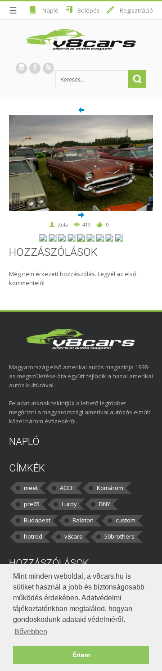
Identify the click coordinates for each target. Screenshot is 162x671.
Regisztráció (136, 10)
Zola (63, 224)
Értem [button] (81, 654)
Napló (50, 10)
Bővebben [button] (30, 631)
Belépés (88, 10)
